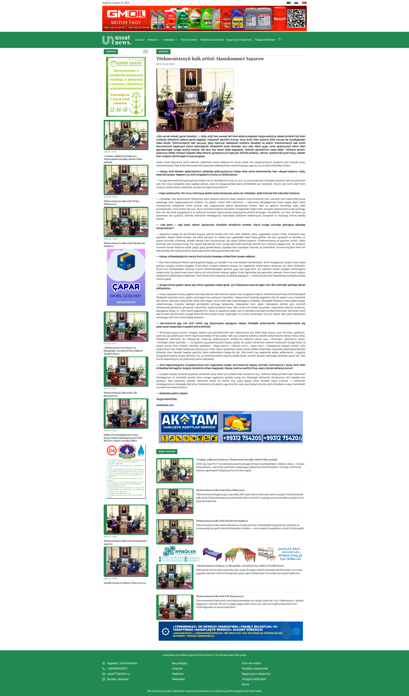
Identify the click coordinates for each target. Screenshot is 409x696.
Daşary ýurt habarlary (239, 39)
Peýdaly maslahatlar (212, 39)
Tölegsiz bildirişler (265, 39)
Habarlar (152, 39)
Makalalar (169, 39)
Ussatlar (140, 39)
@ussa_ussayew (117, 679)
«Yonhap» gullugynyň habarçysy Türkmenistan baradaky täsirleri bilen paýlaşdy (123, 158)
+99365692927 (117, 668)
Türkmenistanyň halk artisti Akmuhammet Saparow (125, 542)
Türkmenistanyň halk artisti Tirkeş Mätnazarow (121, 202)
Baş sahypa (179, 663)
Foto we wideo (189, 39)
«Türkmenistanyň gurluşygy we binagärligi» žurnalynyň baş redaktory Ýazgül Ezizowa (123, 350)
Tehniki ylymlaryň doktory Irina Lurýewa (125, 582)
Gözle (245, 684)
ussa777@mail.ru (118, 674)
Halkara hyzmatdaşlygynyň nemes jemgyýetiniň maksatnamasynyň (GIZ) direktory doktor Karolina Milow (123, 437)
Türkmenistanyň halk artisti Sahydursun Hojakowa (124, 244)
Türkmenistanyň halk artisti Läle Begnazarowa (120, 394)
